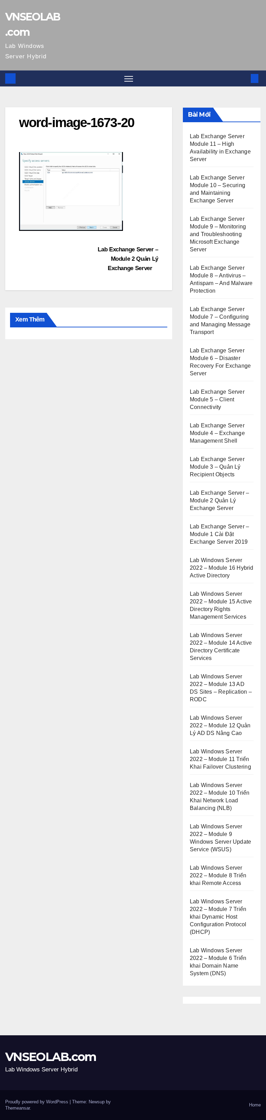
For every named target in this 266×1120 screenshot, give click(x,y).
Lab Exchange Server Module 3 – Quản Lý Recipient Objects (217, 466)
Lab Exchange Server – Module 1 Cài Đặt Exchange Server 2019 (219, 534)
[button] (243, 78)
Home (255, 1105)
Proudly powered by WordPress (37, 1101)
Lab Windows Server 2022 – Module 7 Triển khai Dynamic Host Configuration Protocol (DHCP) (218, 916)
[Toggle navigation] (128, 78)
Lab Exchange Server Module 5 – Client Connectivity (217, 399)
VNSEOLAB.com (50, 1057)
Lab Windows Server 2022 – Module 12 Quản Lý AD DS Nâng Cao (220, 725)
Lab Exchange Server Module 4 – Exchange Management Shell (217, 433)
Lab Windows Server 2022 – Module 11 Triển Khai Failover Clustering (220, 759)
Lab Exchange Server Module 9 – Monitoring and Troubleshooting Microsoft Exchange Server (218, 234)
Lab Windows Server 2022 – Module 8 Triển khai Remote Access (218, 875)
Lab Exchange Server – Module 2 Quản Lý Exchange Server (128, 258)
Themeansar (17, 1108)
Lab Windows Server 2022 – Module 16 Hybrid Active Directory (222, 567)
